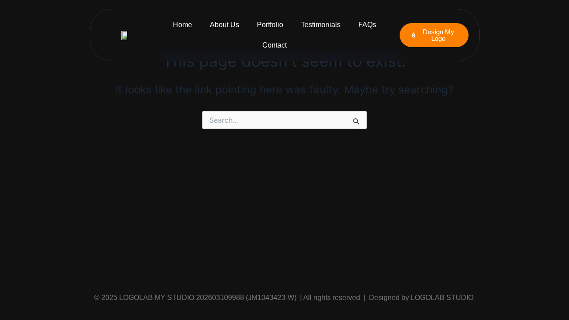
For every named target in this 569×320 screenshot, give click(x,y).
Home (182, 24)
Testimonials (321, 24)
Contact (274, 45)
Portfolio (270, 24)
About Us (224, 24)
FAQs (367, 24)
